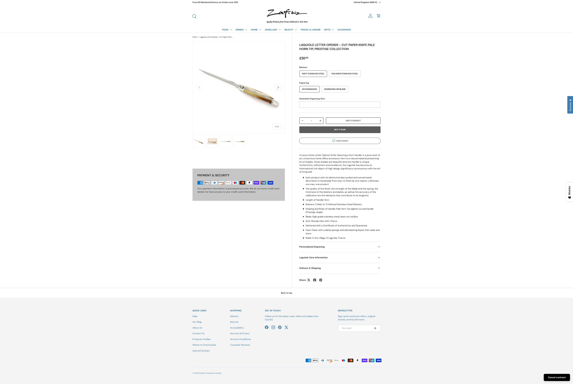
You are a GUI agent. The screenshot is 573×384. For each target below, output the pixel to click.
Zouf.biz (202, 373)
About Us (197, 327)
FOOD (225, 29)
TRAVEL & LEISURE (311, 29)
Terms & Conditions (240, 339)
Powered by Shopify (214, 373)
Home (194, 37)
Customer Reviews (240, 344)
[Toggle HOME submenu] (260, 29)
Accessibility (237, 327)
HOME (254, 29)
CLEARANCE (344, 29)
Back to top (286, 293)
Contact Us (198, 333)
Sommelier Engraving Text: (312, 98)
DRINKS (240, 29)
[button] (378, 16)
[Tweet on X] (309, 280)
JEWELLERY (271, 29)
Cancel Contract (201, 350)
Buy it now (340, 129)
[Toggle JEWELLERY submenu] (280, 29)
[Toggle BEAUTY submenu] (296, 29)
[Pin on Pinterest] (321, 280)
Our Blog (196, 321)
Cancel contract (557, 377)
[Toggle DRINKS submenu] (246, 29)
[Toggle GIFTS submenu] (333, 29)
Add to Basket (353, 120)
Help (194, 316)
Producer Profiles (201, 339)
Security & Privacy (240, 333)
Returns (234, 321)
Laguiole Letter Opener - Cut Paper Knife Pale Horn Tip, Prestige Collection (216, 37)
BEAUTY (289, 29)
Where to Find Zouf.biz (204, 344)
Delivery (234, 316)
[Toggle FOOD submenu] (231, 29)
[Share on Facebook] (315, 280)
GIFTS (327, 29)
